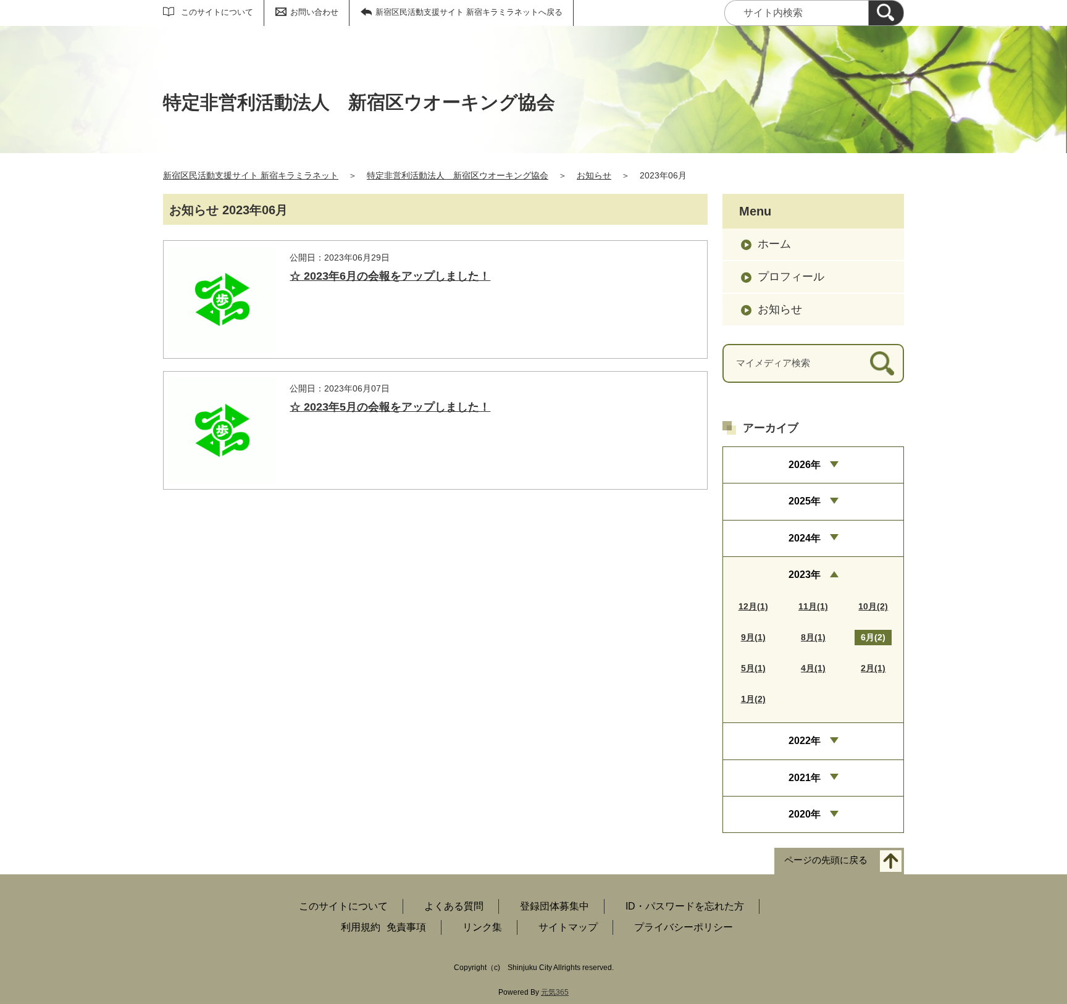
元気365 (555, 992)
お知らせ (594, 175)
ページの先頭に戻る (826, 860)
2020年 (805, 814)
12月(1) (753, 606)
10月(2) (873, 606)
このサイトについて (217, 12)
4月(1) (813, 668)
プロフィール (791, 276)
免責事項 (406, 927)
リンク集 (482, 927)
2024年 (805, 538)
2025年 (805, 501)
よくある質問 (453, 906)
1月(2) (753, 699)
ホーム (774, 244)
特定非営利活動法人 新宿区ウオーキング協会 (457, 175)
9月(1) (753, 637)
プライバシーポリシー (683, 927)
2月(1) (873, 668)
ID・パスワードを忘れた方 (685, 906)
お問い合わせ (314, 12)
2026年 (805, 464)
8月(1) (813, 637)
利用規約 (360, 927)
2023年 (805, 574)
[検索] (886, 13)
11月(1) (813, 606)
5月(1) (753, 668)
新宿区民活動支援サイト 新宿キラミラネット (250, 175)
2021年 (805, 777)
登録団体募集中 (554, 906)
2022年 (805, 740)
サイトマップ (568, 927)
